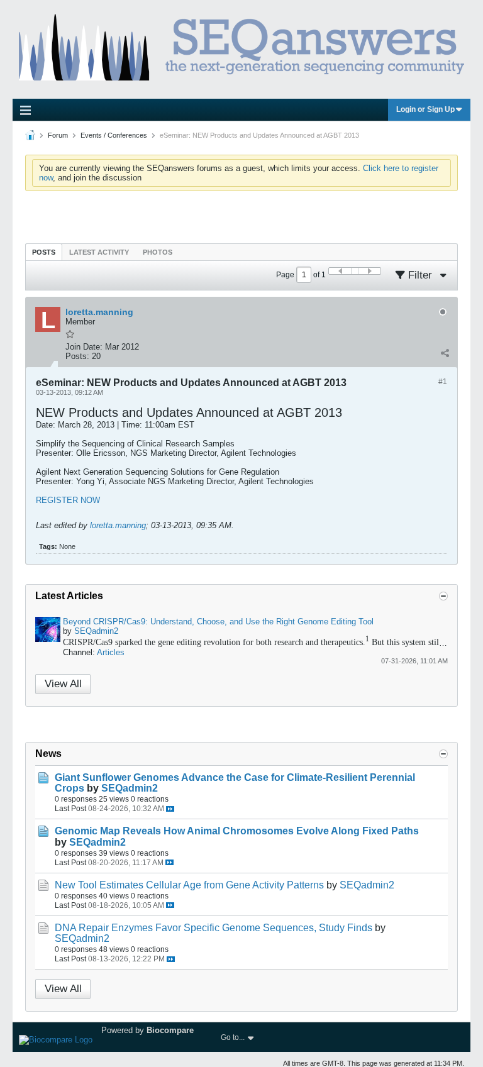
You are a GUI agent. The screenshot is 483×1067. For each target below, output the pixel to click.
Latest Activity (99, 252)
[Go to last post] (170, 809)
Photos (157, 252)
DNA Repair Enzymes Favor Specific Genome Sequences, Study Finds (213, 927)
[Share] (444, 353)
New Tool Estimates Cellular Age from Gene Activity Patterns (189, 885)
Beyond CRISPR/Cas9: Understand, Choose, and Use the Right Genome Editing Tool (218, 621)
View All (63, 684)
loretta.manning (118, 525)
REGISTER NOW (68, 500)
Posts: (77, 356)
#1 (442, 381)
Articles (111, 652)
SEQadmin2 (96, 631)
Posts (43, 252)
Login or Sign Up (425, 109)
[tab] (43, 251)
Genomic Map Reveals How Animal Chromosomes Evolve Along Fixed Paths (237, 831)
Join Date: (84, 346)
